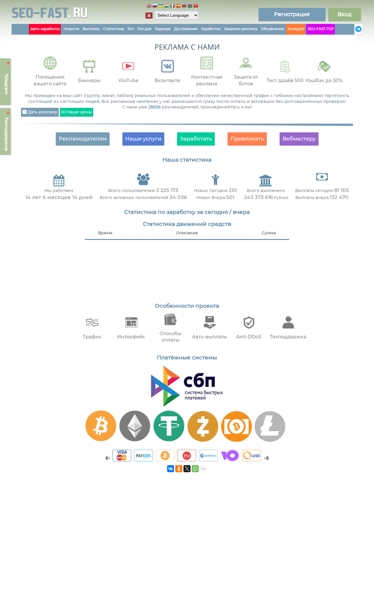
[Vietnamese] (195, 7)
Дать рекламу (42, 112)
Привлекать (247, 139)
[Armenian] (184, 7)
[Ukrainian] (160, 7)
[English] (149, 7)
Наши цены (78, 112)
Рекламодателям (83, 139)
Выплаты (91, 29)
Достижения (186, 29)
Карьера (163, 29)
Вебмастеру (299, 139)
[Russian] (155, 7)
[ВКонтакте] (170, 468)
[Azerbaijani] (190, 7)
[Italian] (172, 7)
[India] (166, 7)
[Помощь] (352, 29)
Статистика (113, 29)
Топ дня (144, 29)
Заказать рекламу (240, 29)
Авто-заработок (45, 29)
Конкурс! (296, 29)
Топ (130, 29)
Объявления (272, 29)
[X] (187, 468)
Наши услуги (143, 139)
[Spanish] (178, 7)
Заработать (196, 139)
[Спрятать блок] (149, 15)
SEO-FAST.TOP (321, 29)
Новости (71, 29)
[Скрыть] (8, 63)
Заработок (211, 29)
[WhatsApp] (195, 468)
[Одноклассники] (178, 468)
